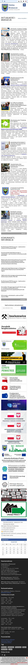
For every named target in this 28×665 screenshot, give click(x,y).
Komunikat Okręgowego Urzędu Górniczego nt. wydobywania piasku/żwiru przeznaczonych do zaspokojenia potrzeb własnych (13, 289)
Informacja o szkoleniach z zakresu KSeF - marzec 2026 (12, 296)
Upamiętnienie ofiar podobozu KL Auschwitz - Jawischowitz (17, 165)
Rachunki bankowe (6, 592)
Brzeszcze (3, 647)
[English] (26, 1)
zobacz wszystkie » (22, 18)
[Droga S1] (14, 477)
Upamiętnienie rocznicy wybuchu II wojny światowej (18, 54)
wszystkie (23, 299)
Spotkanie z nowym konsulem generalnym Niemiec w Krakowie (16, 213)
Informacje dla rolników (8, 524)
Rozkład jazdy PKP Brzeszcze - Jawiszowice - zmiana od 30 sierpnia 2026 (13, 247)
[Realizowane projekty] (14, 395)
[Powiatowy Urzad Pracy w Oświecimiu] (14, 509)
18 (6, 551)
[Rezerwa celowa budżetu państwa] (14, 438)
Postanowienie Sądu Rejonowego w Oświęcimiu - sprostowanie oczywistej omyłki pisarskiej (13, 254)
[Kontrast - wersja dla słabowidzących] (23, 1)
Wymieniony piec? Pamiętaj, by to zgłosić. (18, 120)
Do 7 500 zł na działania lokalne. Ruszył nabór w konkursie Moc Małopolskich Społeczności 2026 (18, 104)
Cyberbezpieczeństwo (6, 642)
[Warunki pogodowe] (14, 484)
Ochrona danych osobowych (8, 639)
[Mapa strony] (19, 1)
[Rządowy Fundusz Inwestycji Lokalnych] (14, 427)
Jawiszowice (11, 647)
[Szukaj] (21, 1)
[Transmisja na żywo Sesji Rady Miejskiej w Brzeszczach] (14, 387)
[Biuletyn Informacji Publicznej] (14, 380)
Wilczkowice (4, 649)
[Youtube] (4, 1)
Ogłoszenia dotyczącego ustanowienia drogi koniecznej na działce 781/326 (13, 276)
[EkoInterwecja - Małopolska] (14, 358)
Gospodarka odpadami (8, 529)
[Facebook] (2, 1)
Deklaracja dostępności (6, 641)
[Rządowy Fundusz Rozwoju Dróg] (14, 416)
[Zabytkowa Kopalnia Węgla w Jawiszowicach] (14, 316)
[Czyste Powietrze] (14, 370)
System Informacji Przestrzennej (10, 526)
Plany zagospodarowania (9, 527)
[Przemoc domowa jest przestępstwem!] (14, 494)
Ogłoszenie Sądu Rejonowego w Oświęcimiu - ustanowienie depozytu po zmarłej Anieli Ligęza (13, 269)
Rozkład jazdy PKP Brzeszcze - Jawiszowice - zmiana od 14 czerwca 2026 (13, 281)
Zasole (10, 649)
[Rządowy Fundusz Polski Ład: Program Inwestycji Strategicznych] (14, 405)
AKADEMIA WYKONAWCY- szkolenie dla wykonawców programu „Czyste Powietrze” (18, 144)
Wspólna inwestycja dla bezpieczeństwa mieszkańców (17, 79)
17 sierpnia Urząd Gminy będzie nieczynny (17, 188)
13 (14, 549)
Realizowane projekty (8, 531)
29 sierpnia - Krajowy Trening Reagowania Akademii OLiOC (18, 29)
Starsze (24, 233)
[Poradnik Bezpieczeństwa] (14, 330)
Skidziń (24, 647)
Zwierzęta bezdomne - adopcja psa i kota (13, 522)
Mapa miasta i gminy (8, 535)
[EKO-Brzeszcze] (14, 448)
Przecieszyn (18, 647)
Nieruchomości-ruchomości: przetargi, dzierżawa (14, 533)
